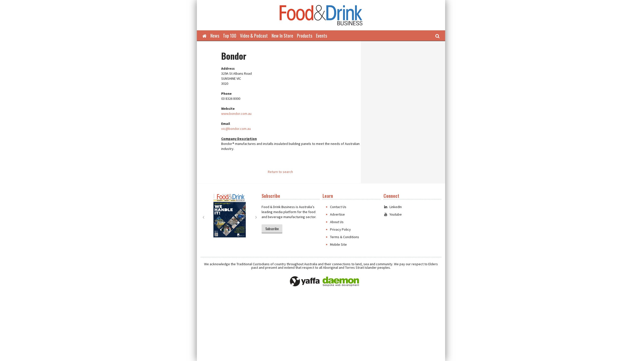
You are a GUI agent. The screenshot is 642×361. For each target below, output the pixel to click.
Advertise (337, 214)
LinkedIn (395, 207)
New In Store (282, 35)
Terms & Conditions (344, 237)
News (214, 35)
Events (321, 35)
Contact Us (338, 207)
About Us (337, 222)
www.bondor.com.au (236, 113)
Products (304, 35)
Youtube (395, 214)
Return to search (280, 171)
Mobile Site (338, 244)
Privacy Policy (340, 229)
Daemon (341, 282)
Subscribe (272, 228)
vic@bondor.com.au (236, 128)
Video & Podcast (254, 35)
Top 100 (229, 35)
